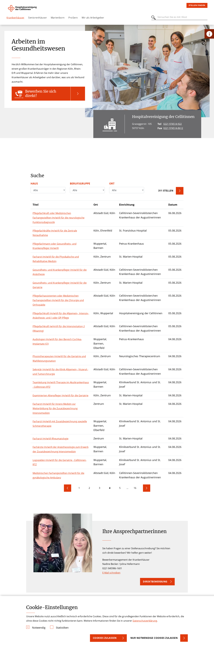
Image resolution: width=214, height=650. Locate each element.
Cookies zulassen (105, 638)
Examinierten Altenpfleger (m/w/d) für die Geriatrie (60, 395)
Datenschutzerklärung (145, 620)
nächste (146, 488)
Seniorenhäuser (37, 17)
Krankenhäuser (15, 17)
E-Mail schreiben (111, 572)
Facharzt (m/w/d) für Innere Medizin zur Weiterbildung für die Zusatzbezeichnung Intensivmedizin (55, 408)
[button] (48, 94)
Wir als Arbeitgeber (93, 17)
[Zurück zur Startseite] (23, 8)
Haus (34, 183)
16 (135, 488)
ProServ (73, 17)
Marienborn (58, 17)
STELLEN (165, 190)
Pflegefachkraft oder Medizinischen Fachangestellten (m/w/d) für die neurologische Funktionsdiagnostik (58, 218)
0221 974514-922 (172, 124)
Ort (111, 183)
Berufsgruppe (80, 183)
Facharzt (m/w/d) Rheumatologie (50, 438)
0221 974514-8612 (173, 128)
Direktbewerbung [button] (155, 581)
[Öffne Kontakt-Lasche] (209, 34)
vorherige (67, 488)
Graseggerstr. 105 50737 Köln (142, 126)
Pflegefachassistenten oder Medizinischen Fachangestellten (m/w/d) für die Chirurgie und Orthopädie (58, 300)
